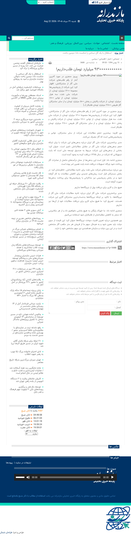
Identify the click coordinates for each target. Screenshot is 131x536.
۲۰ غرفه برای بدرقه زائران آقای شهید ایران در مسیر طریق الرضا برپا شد (27, 343)
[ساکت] (28, 477)
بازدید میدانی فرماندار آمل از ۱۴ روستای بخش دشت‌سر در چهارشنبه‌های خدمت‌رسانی (27, 306)
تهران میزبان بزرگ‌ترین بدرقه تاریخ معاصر (26, 361)
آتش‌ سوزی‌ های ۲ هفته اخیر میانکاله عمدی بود (28, 211)
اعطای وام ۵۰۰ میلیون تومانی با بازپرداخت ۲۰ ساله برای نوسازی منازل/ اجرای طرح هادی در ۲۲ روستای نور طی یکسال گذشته (27, 152)
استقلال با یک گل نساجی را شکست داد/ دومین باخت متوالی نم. (82, 53)
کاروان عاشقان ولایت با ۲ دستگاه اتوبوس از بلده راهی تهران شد (27, 380)
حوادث (96, 43)
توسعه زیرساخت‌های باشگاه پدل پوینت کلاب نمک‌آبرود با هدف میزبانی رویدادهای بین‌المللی (27, 247)
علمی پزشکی (118, 48)
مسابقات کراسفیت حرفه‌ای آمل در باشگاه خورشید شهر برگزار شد (26, 88)
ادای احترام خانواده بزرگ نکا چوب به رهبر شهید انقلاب (27, 353)
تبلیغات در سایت (23, 463)
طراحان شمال (6, 532)
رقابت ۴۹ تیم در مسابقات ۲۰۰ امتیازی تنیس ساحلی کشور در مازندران (28, 271)
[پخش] (112, 477)
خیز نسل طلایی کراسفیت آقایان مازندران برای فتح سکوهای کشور (27, 142)
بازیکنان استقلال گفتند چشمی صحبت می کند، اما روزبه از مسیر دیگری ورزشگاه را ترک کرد (28, 65)
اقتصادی (102, 59)
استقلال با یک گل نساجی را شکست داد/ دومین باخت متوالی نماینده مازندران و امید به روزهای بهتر (28, 77)
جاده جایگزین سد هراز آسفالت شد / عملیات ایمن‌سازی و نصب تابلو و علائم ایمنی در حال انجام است (26, 370)
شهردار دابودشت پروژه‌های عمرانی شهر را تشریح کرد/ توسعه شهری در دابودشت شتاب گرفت (26, 132)
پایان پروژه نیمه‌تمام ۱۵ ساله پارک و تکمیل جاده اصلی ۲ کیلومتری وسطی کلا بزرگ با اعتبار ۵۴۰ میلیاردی (26, 294)
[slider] (20, 477)
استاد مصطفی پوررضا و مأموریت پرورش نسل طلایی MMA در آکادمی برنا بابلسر (27, 98)
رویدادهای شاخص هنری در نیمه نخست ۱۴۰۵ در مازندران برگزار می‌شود (27, 221)
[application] (65, 477)
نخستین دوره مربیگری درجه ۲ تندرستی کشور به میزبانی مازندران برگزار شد (27, 122)
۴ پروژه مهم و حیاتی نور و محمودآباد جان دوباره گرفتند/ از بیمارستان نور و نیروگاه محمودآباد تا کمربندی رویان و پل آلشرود (27, 200)
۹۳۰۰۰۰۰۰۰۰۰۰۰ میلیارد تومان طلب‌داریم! (89, 69)
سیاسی (87, 43)
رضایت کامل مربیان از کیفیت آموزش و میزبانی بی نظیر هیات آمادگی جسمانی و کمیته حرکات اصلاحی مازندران (28, 110)
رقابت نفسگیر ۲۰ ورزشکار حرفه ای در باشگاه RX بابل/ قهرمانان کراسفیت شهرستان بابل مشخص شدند (26, 187)
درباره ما (90, 48)
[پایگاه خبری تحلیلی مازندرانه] (110, 15)
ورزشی (68, 43)
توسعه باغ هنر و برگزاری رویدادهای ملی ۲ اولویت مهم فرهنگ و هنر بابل (26, 389)
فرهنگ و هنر (56, 43)
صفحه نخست (118, 43)
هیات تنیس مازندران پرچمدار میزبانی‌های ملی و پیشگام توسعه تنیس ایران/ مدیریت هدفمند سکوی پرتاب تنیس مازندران (27, 259)
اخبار (109, 59)
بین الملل (78, 43)
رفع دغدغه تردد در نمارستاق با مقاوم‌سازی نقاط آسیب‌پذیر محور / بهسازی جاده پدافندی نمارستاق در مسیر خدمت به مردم (27, 331)
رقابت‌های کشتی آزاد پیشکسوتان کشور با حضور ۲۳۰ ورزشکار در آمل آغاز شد (27, 282)
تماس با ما (103, 48)
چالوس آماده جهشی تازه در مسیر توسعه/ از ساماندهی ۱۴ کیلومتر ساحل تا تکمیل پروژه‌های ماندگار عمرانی (26, 318)
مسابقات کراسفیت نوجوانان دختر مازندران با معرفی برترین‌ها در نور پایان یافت (27, 164)
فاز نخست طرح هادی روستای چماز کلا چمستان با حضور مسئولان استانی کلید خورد (27, 175)
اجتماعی (106, 43)
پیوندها (9, 463)
